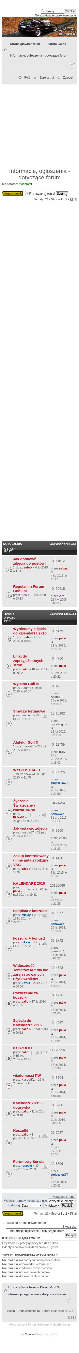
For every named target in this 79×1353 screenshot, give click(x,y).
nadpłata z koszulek (30, 911)
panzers (56, 951)
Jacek (63, 837)
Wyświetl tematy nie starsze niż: (26, 1200)
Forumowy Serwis (28, 1161)
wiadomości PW (27, 1075)
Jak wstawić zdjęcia (30, 828)
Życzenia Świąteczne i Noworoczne (24, 805)
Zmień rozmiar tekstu (72, 66)
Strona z (59, 199)
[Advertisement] (39, 124)
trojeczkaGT (59, 783)
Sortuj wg (14, 1205)
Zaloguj (68, 77)
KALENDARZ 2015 (29, 883)
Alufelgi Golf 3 (25, 742)
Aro (24, 595)
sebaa (28, 567)
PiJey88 (18, 817)
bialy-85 (29, 746)
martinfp (26, 715)
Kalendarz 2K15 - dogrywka (28, 1105)
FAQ (27, 77)
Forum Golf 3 (56, 44)
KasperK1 (28, 1079)
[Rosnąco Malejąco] (58, 1205)
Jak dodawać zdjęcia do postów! (29, 561)
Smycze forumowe (29, 711)
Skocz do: (69, 1226)
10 (41, 888)
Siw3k (25, 983)
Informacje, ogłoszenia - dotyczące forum (39, 55)
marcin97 (27, 832)
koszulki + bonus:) (29, 938)
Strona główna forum (25, 44)
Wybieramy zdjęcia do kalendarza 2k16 (30, 631)
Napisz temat (11, 192)
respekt (26, 1165)
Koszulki (20, 1130)
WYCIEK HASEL (27, 770)
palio (27, 637)
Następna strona (63, 1196)
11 (46, 888)
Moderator (25, 184)
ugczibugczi (59, 724)
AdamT (26, 687)
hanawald (57, 814)
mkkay (26, 915)
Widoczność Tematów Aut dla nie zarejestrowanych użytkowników (30, 972)
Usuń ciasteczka (28, 1310)
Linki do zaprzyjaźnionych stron (28, 660)
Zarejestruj (47, 77)
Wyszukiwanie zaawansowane (55, 15)
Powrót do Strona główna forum (25, 1222)
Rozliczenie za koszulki (25, 995)
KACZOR (30, 773)
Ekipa (11, 1310)
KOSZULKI (22, 1048)
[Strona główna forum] (39, 20)
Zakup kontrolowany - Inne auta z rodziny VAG (31, 860)
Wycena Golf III (26, 684)
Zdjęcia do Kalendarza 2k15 (27, 1022)
